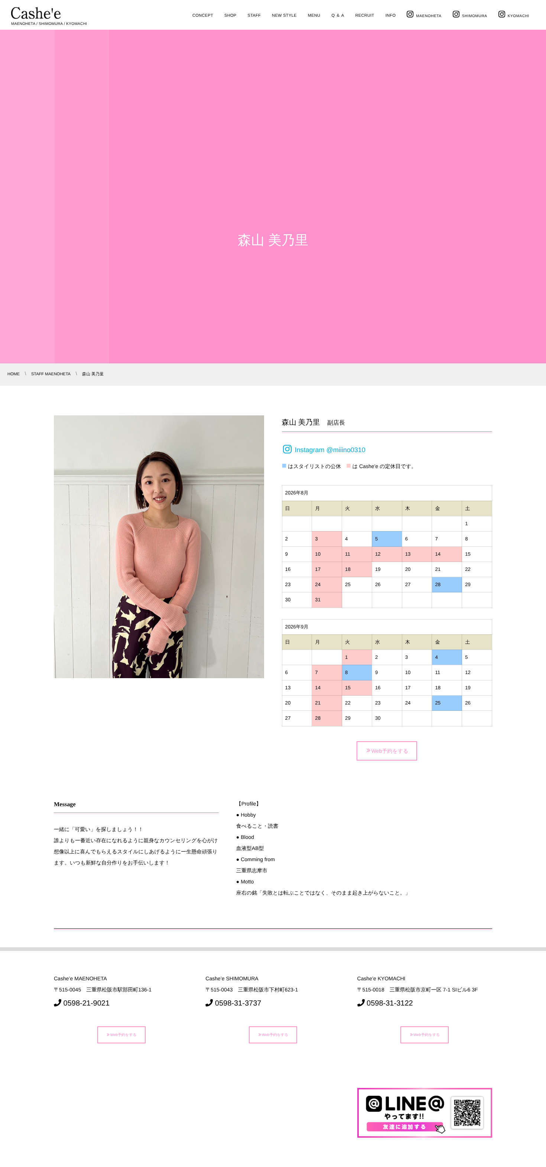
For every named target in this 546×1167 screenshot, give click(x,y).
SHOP (230, 15)
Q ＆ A (337, 15)
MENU (314, 15)
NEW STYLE (284, 15)
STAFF (254, 15)
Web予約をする (390, 751)
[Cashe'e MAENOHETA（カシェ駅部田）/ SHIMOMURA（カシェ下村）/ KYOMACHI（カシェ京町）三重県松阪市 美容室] (36, 13)
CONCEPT (202, 15)
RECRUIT (364, 15)
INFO (391, 15)
